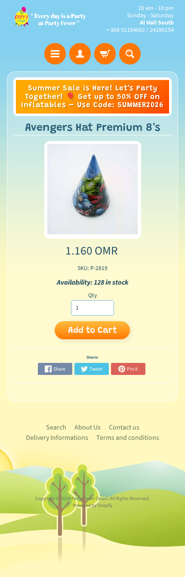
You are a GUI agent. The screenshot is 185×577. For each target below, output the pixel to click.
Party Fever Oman (89, 498)
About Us (87, 427)
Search (56, 427)
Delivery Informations (57, 437)
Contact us (124, 427)
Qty (92, 295)
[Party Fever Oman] (49, 19)
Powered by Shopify (92, 505)
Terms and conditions (127, 437)
